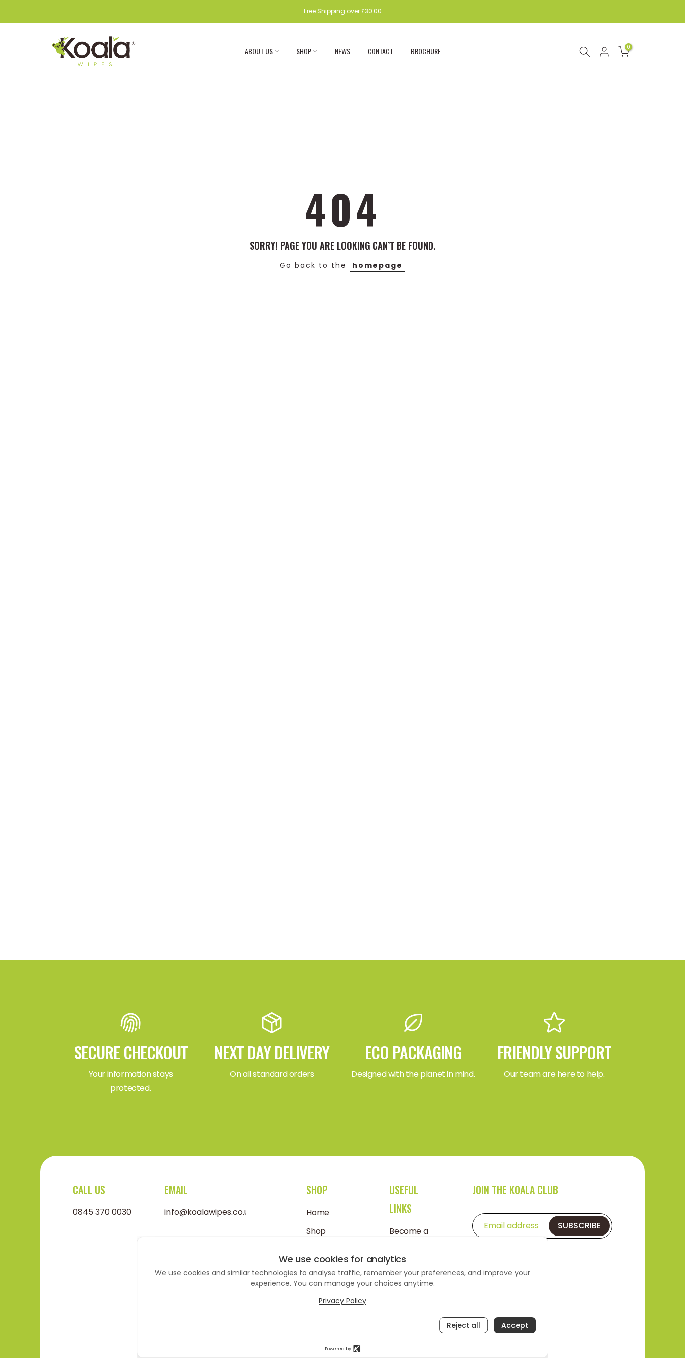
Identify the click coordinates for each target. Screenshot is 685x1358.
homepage (377, 265)
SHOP (303, 51)
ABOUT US (259, 51)
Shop (315, 1231)
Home (317, 1212)
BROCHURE (426, 51)
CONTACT (380, 51)
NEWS (342, 51)
